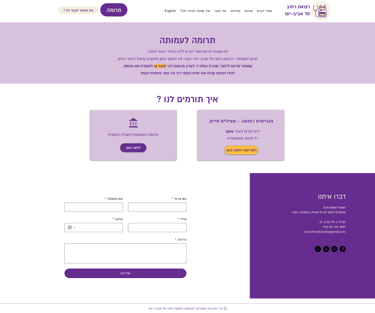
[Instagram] (334, 249)
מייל (182, 219)
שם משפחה (114, 199)
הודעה (180, 239)
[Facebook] (343, 249)
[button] (133, 147)
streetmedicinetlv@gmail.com (324, 231)
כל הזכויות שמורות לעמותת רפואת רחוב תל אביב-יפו (184, 308)
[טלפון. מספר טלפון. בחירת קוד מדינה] (71, 227)
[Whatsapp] (318, 249)
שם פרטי (178, 199)
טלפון (117, 219)
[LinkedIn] (326, 249)
